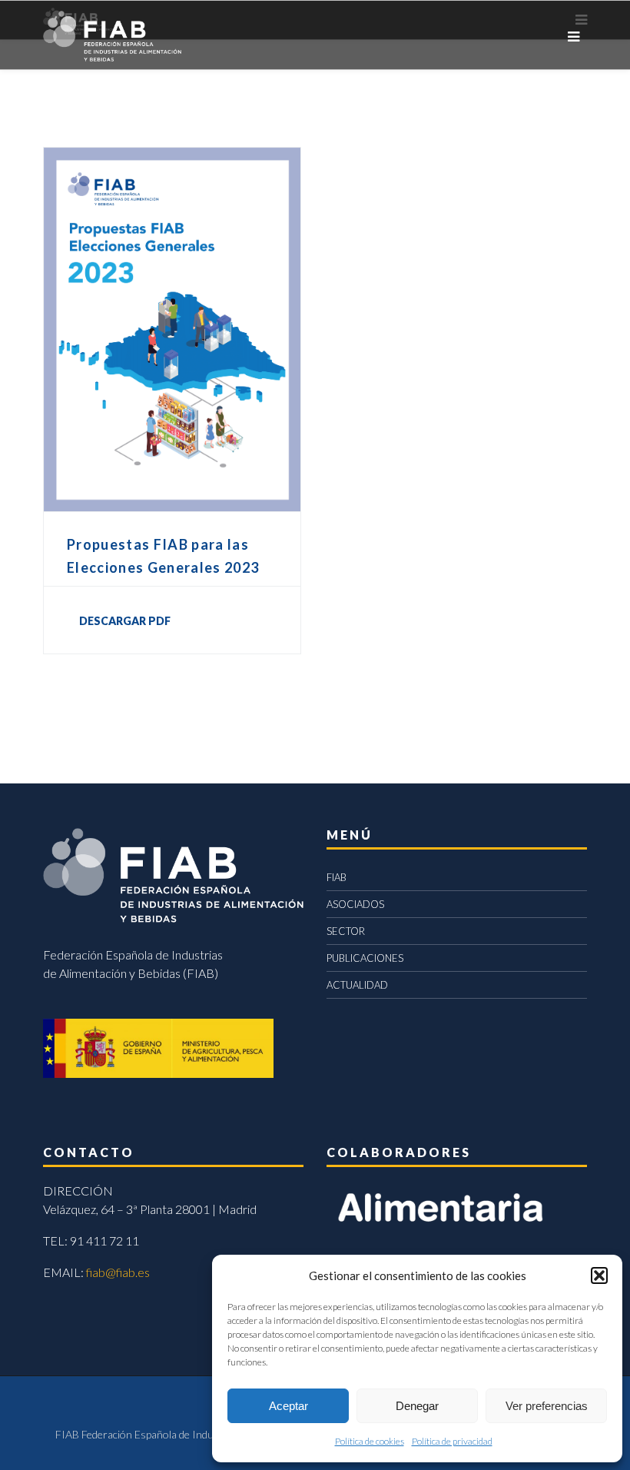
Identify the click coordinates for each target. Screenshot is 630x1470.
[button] (599, 1275)
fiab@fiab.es (118, 1272)
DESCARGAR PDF (125, 620)
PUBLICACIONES (365, 958)
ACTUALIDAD (357, 985)
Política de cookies (369, 1441)
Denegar (417, 1405)
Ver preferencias (547, 1405)
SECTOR (346, 931)
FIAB (336, 877)
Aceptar (288, 1405)
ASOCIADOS (355, 904)
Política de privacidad (452, 1441)
